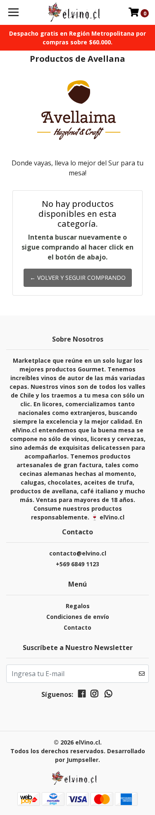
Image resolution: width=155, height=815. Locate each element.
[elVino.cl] (77, 12)
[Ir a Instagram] (94, 695)
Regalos (78, 606)
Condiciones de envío (77, 617)
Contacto (77, 627)
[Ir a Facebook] (82, 695)
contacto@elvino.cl (77, 553)
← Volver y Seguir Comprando (78, 277)
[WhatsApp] (108, 695)
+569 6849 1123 (77, 564)
